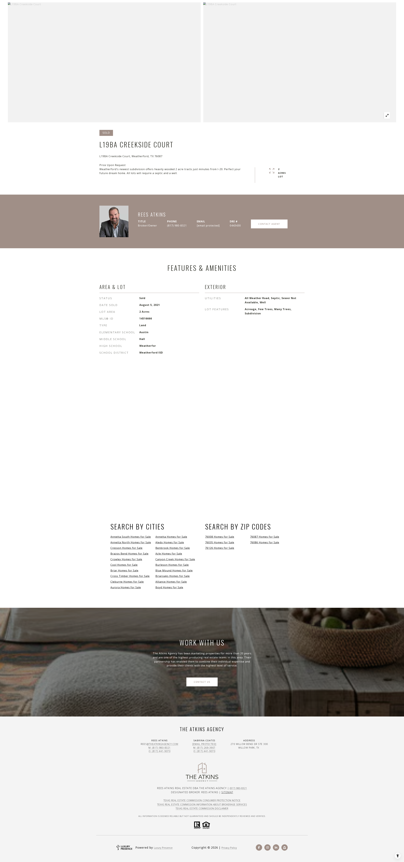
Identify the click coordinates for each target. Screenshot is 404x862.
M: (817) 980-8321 (160, 747)
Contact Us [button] (202, 681)
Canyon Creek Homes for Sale (175, 559)
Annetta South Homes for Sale (130, 536)
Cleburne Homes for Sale (127, 581)
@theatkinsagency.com (162, 744)
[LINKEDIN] (276, 847)
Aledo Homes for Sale (169, 542)
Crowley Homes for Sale (126, 559)
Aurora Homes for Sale (125, 587)
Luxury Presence (163, 847)
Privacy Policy (229, 847)
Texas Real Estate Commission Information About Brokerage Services (202, 804)
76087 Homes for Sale (264, 536)
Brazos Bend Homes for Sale (129, 553)
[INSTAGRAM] (267, 847)
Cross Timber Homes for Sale (130, 576)
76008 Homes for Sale (219, 536)
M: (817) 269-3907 (204, 747)
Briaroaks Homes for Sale (172, 576)
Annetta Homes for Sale (171, 536)
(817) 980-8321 (177, 225)
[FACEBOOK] (259, 847)
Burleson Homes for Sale (172, 565)
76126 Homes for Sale (219, 548)
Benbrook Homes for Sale (172, 548)
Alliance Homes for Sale (171, 581)
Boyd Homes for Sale (169, 587)
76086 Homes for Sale (264, 542)
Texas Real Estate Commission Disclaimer (202, 808)
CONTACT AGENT (269, 223)
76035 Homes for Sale (219, 542)
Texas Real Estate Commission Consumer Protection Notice (202, 800)
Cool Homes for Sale (124, 565)
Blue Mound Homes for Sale (174, 570)
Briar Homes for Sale (124, 570)
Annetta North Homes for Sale (130, 542)
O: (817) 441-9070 (160, 751)
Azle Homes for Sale (168, 553)
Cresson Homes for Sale (126, 548)
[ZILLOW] (284, 847)
